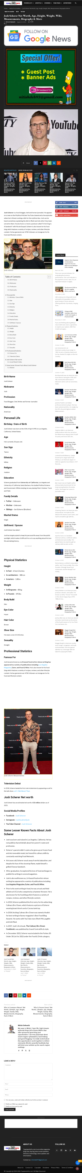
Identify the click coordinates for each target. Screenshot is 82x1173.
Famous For (13, 353)
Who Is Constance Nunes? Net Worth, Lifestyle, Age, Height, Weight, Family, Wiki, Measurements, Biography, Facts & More (14, 1012)
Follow (74, 207)
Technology (28, 3)
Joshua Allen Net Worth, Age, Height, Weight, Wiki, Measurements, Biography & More (70, 608)
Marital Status (14, 319)
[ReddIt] (59, 163)
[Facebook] (36, 163)
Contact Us (29, 1167)
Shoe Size (12, 344)
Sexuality (12, 347)
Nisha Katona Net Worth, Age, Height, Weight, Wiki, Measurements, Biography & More (70, 553)
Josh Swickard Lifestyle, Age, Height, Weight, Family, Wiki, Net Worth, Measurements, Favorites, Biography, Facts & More (27, 965)
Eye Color (13, 338)
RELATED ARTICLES (10, 170)
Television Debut (15, 356)
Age (11, 300)
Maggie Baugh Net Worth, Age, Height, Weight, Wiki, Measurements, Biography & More (70, 634)
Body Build (13, 335)
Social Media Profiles (16, 362)
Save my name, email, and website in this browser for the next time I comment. (27, 1100)
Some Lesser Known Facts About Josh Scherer (21, 365)
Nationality (13, 290)
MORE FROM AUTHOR (25, 170)
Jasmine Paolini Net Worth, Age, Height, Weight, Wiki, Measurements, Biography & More (70, 393)
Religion (12, 310)
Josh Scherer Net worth (14, 359)
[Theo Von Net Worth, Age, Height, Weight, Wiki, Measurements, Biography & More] (56, 177)
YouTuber (23, 11)
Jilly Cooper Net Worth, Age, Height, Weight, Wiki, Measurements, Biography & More (70, 473)
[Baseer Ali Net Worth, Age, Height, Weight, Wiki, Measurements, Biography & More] (71, 177)
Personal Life (10, 295)
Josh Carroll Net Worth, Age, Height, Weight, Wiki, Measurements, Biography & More (10, 963)
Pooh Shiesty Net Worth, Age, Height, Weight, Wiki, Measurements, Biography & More (70, 446)
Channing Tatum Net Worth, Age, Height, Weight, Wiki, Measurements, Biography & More (71, 501)
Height (12, 328)
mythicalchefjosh (23, 820)
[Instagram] (61, 1150)
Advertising (67, 3)
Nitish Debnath (10, 22)
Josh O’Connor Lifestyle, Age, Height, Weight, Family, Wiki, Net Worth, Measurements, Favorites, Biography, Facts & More (44, 965)
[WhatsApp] (50, 163)
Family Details (14, 316)
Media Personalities (14, 8)
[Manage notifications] (77, 1168)
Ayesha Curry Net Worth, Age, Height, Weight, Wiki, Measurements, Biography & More (70, 526)
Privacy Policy (55, 1167)
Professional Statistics (13, 351)
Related (12, 367)
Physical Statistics (12, 326)
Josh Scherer (21, 816)
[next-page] (77, 170)
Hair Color (13, 341)
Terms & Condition (67, 1167)
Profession (13, 286)
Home (6, 8)
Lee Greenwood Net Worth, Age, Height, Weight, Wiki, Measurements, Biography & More (71, 338)
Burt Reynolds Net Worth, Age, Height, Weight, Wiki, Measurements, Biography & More (70, 366)
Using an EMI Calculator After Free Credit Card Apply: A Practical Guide (71, 314)
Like (75, 202)
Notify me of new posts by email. (14, 1106)
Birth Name (13, 280)
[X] (40, 163)
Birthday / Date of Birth (16, 297)
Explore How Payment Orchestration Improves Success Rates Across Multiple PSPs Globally (71, 264)
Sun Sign (12, 303)
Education (13, 313)
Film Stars (56, 3)
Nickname (13, 283)
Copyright (37, 1167)
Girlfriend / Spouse (15, 323)
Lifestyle (38, 3)
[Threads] (30, 1051)
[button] (75, 3)
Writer (17, 11)
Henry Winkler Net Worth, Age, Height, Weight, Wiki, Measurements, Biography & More (70, 581)
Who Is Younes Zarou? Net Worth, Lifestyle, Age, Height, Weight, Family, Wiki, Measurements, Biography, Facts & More (42, 1012)
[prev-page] (74, 170)
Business (47, 3)
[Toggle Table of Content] (48, 277)
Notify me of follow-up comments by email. (17, 1104)
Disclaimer (46, 1167)
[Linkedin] (54, 163)
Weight (12, 331)
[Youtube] (74, 1150)
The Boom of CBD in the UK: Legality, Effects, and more (71, 289)
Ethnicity (12, 307)
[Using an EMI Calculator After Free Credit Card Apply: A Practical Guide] (59, 313)
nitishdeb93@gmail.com (39, 1160)
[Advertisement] (28, 206)
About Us (21, 1167)
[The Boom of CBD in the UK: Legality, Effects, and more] (59, 289)
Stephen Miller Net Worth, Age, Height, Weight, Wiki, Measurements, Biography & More (70, 421)
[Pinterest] (45, 163)
